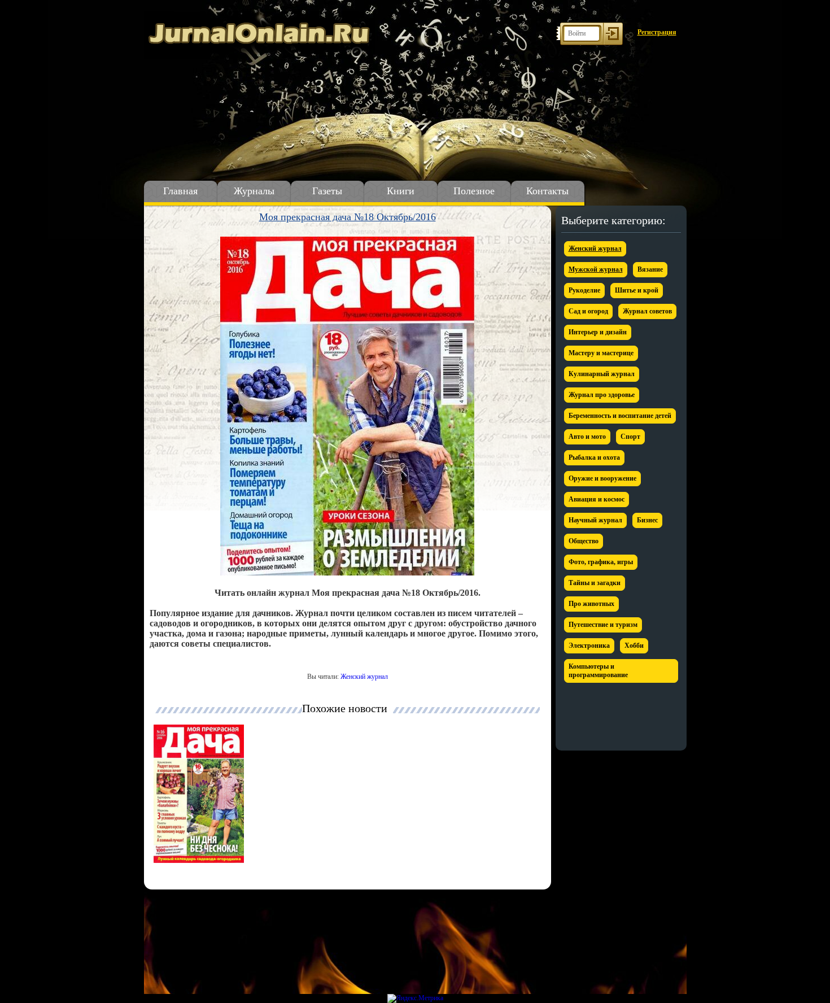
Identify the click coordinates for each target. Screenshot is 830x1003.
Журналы (254, 191)
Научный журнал (595, 520)
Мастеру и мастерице (601, 353)
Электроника (589, 645)
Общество (584, 541)
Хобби (634, 645)
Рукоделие (584, 290)
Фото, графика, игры (601, 562)
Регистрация (656, 32)
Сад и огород (588, 311)
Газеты (327, 191)
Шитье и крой (636, 290)
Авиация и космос (596, 499)
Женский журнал (364, 677)
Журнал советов (647, 311)
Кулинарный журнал (602, 374)
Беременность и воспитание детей (620, 416)
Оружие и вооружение (602, 478)
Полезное (474, 191)
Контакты (547, 191)
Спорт (630, 437)
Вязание (650, 269)
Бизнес (647, 520)
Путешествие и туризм (603, 625)
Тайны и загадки (595, 583)
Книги (400, 191)
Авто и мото (587, 437)
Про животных (591, 604)
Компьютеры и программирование (598, 670)
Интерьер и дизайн (598, 332)
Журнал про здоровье (602, 395)
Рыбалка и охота (594, 457)
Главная (180, 191)
